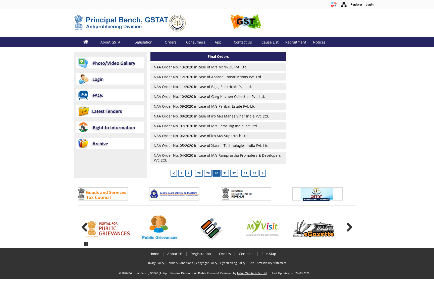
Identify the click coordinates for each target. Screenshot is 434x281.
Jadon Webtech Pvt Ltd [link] (252, 273)
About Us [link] (175, 253)
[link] (334, 4)
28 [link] (199, 173)
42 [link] (254, 173)
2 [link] (188, 173)
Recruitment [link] (295, 42)
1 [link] (181, 173)
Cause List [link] (270, 42)
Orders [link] (225, 253)
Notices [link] (319, 42)
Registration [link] (201, 253)
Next (348, 227)
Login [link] (370, 4)
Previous (86, 227)
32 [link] (234, 173)
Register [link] (356, 4)
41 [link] (245, 173)
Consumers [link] (195, 42)
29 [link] (208, 173)
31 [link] (225, 173)
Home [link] (154, 253)
